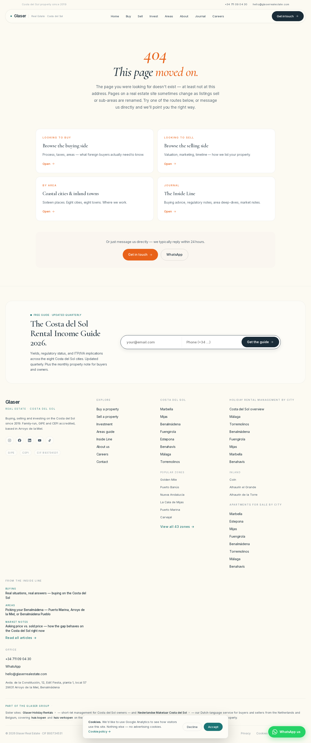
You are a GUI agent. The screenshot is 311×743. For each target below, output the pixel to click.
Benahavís (168, 447)
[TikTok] (50, 440)
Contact (102, 462)
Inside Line (104, 439)
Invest (154, 16)
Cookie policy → (99, 731)
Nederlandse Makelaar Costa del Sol (162, 712)
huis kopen (38, 717)
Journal (200, 16)
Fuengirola (168, 432)
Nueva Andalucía (172, 494)
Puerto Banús (169, 487)
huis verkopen (63, 717)
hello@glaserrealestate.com (271, 4)
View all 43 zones (177, 527)
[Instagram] (9, 440)
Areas (169, 16)
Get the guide (258, 342)
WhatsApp (174, 254)
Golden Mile (168, 479)
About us (103, 447)
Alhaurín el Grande (242, 487)
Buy (128, 16)
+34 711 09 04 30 (236, 4)
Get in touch (285, 16)
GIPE (11, 452)
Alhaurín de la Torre (243, 494)
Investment (104, 424)
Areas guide (106, 432)
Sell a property (108, 417)
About (184, 16)
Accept (213, 727)
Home (115, 16)
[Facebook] (19, 440)
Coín (232, 479)
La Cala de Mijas (172, 502)
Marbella (166, 409)
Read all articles (20, 638)
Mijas (164, 417)
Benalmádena (170, 424)
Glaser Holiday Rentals (38, 712)
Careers (218, 16)
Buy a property (108, 409)
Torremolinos (170, 462)
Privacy (245, 733)
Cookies (262, 733)
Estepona (167, 439)
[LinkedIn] (29, 440)
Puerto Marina (170, 509)
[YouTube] (40, 440)
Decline (192, 727)
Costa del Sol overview (246, 409)
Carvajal (166, 517)
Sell (140, 16)
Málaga (165, 454)
